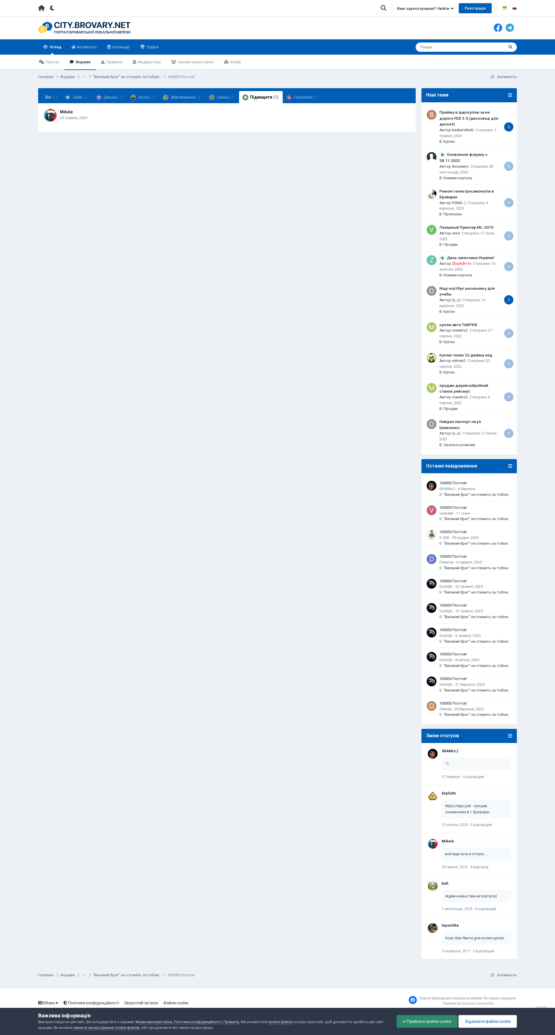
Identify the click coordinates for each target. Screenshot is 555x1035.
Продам (450, 244)
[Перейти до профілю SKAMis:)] (431, 486)
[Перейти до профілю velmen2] (431, 358)
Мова (49, 1003)
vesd (456, 233)
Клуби (235, 62)
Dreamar (446, 562)
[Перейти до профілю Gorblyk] (431, 584)
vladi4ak (446, 513)
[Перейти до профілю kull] (433, 886)
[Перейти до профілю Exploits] (433, 796)
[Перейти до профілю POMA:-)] (431, 194)
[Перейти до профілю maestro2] (431, 327)
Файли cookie (175, 1003)
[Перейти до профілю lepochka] (433, 928)
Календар (121, 47)
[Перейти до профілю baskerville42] (431, 115)
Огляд (55, 47)
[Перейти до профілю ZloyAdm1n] (431, 260)
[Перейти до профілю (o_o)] (431, 291)
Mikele (66, 112)
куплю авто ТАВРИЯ (458, 324)
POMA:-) (459, 203)
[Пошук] (510, 47)
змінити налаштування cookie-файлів (106, 1027)
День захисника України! (470, 257)
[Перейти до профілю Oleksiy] (431, 706)
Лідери (152, 47)
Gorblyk (445, 586)
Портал (52, 62)
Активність (86, 47)
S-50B (444, 537)
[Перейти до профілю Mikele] (50, 115)
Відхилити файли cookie (488, 1021)
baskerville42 (463, 130)
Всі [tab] (51, 97)
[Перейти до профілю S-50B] (431, 534)
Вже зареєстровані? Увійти (424, 8)
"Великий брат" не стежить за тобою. (476, 494)
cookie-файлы (280, 1022)
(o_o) (456, 300)
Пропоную (452, 214)
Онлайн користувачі (195, 62)
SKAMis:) (447, 489)
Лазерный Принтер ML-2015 (466, 227)
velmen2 (459, 360)
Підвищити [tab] (263, 97)
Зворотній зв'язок (141, 1003)
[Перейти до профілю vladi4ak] (431, 510)
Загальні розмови (459, 445)
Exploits (449, 793)
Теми (492, 47)
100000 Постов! (453, 483)
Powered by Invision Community (468, 1003)
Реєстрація (475, 8)
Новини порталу (457, 178)
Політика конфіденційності (93, 1003)
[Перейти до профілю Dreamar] (431, 559)
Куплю (449, 141)
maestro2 (460, 330)
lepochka (450, 925)
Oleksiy (445, 709)
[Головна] (41, 8)
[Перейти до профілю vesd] (431, 230)
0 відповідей (473, 777)
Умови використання (153, 1022)
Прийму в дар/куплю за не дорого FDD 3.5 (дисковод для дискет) (468, 118)
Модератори (149, 62)
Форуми (82, 62)
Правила (114, 62)
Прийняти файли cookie (429, 1021)
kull (445, 883)
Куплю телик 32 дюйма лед (465, 355)
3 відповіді (479, 867)
